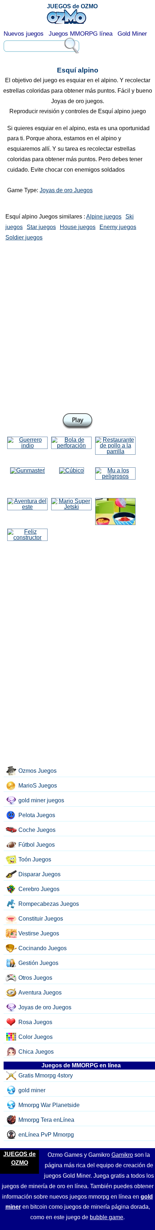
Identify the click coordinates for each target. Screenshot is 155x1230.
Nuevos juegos (24, 33)
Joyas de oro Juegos (66, 190)
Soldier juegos (24, 237)
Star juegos (41, 227)
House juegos (78, 227)
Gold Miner (132, 33)
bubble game (106, 1217)
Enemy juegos (117, 227)
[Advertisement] (77, 325)
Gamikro (122, 1155)
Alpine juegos (103, 216)
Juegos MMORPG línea (80, 33)
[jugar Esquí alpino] (77, 421)
